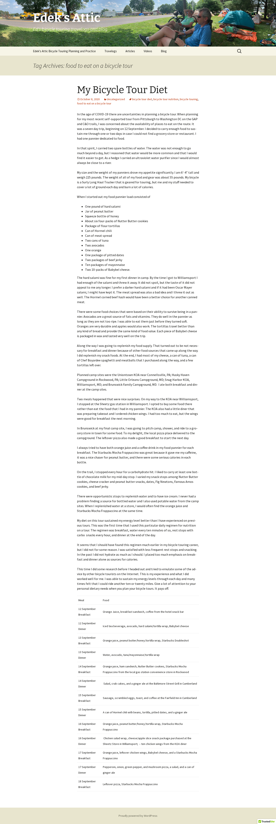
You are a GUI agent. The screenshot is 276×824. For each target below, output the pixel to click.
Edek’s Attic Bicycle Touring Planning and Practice (64, 51)
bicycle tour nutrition (165, 99)
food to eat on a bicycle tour (94, 103)
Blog (164, 51)
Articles (130, 51)
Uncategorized (116, 99)
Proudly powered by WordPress (138, 816)
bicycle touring (189, 99)
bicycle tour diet (142, 99)
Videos (148, 51)
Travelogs (110, 51)
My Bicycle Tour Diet (122, 90)
